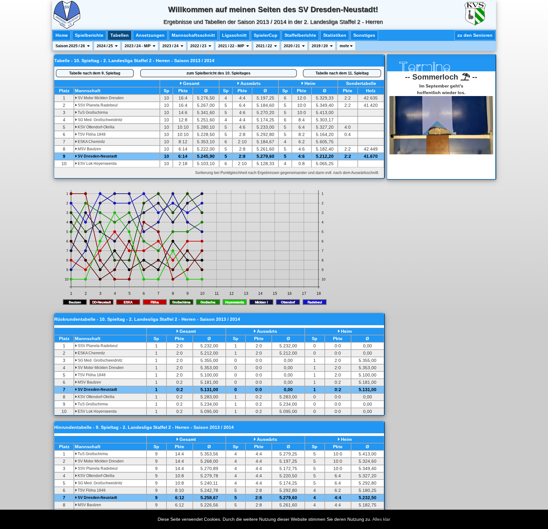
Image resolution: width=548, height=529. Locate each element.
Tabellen (119, 35)
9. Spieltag (94, 73)
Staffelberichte (300, 35)
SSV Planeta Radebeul (97, 105)
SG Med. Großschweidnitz (99, 120)
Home (61, 35)
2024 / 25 (105, 46)
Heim (309, 83)
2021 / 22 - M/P (231, 46)
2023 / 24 (170, 46)
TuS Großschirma (92, 112)
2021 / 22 (264, 46)
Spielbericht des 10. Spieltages (218, 73)
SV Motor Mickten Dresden (100, 98)
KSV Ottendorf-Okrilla (95, 127)
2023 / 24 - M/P (138, 46)
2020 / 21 (292, 46)
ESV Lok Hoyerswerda (97, 163)
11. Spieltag (342, 73)
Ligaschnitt (234, 35)
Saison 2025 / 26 (70, 46)
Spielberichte (89, 35)
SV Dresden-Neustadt (97, 156)
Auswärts (250, 83)
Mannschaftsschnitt (193, 35)
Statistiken (334, 35)
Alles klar (381, 519)
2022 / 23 (198, 46)
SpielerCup (265, 35)
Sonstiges (364, 35)
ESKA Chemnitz (91, 141)
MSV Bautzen (89, 149)
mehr (345, 46)
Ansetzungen (150, 35)
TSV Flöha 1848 (91, 134)
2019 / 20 (320, 46)
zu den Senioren (475, 35)
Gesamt (191, 83)
